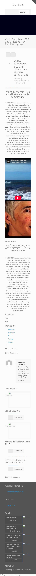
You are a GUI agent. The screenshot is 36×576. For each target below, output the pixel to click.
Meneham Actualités (20, 81)
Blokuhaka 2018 (12, 410)
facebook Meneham (14, 485)
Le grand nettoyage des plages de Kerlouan (16, 461)
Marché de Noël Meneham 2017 (17, 443)
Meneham (18, 4)
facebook (9, 499)
